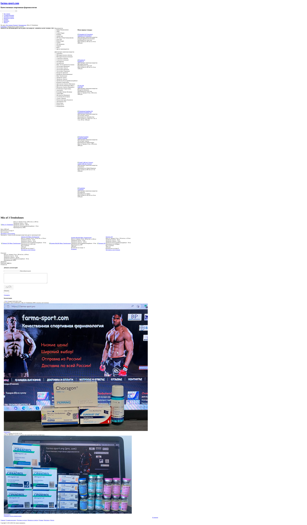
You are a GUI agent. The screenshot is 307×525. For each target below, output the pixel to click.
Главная (3, 520)
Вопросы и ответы (9, 18)
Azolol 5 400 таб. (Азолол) (85, 164)
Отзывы (6, 19)
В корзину (74, 249)
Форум (6, 22)
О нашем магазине (9, 15)
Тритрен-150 (109, 237)
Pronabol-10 (81, 61)
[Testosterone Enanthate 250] (85, 111)
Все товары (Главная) (12, 25)
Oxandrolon (81, 189)
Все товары (7, 13)
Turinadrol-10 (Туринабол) (85, 35)
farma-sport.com (10, 3)
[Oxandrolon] (81, 188)
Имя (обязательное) (25, 271)
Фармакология (22, 25)
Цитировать (7, 432)
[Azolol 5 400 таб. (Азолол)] (85, 162)
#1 (6, 433)
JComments (155, 517)
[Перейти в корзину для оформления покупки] (23, 26)
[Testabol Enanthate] (83, 137)
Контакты (6, 21)
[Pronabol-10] (81, 60)
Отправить (7, 295)
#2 (6, 301)
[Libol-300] (81, 85)
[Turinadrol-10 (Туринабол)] (85, 34)
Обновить (6, 290)
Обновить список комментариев (13, 516)
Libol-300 (80, 87)
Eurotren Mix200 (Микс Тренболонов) (81, 237)
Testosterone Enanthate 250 (84, 112)
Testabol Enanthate (82, 138)
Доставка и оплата (9, 16)
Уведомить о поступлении (8, 233)
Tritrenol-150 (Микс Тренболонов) (30, 237)
